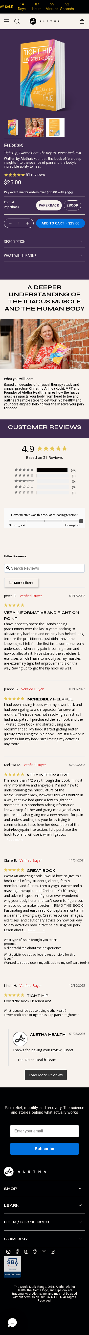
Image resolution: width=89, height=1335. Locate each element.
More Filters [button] (23, 582)
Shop (10, 1188)
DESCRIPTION (14, 242)
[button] (12, 1322)
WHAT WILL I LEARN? (20, 256)
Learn (12, 1205)
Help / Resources (26, 1222)
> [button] (46, 1075)
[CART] (82, 21)
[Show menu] (6, 21)
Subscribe (44, 1149)
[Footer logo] (25, 1171)
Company (16, 1238)
